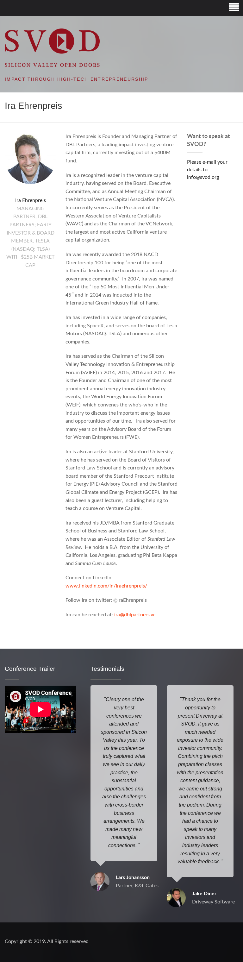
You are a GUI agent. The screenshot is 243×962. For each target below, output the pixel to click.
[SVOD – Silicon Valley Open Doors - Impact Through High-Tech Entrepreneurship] (52, 47)
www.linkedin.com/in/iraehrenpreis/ (106, 585)
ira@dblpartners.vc (135, 614)
